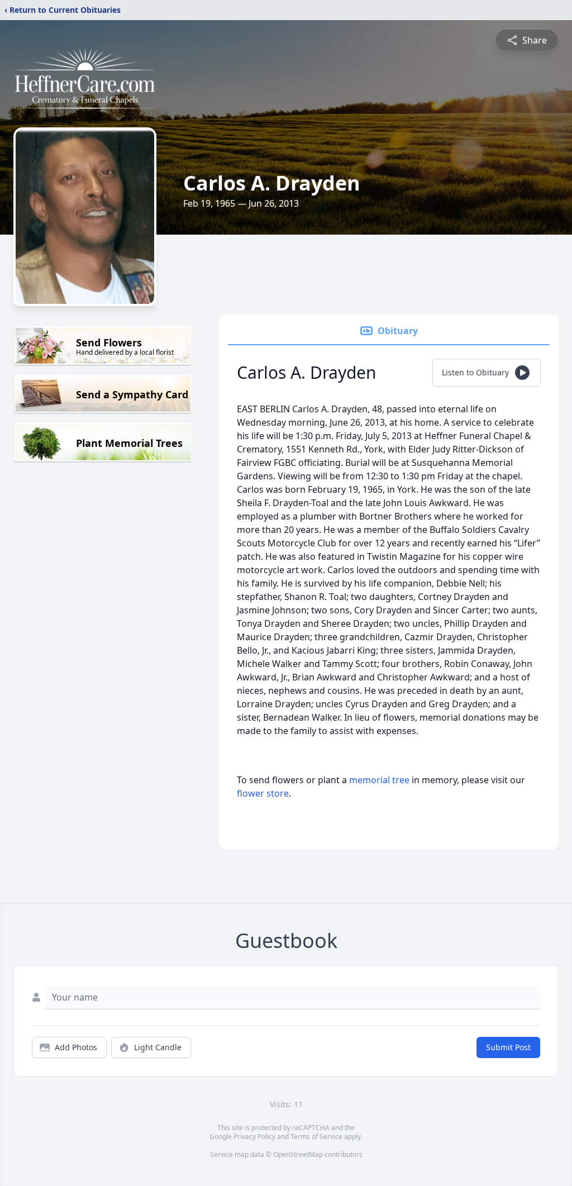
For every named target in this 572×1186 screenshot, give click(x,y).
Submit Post (508, 1047)
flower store (263, 793)
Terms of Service (316, 1136)
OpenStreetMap (298, 1154)
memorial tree (379, 780)
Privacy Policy (254, 1136)
